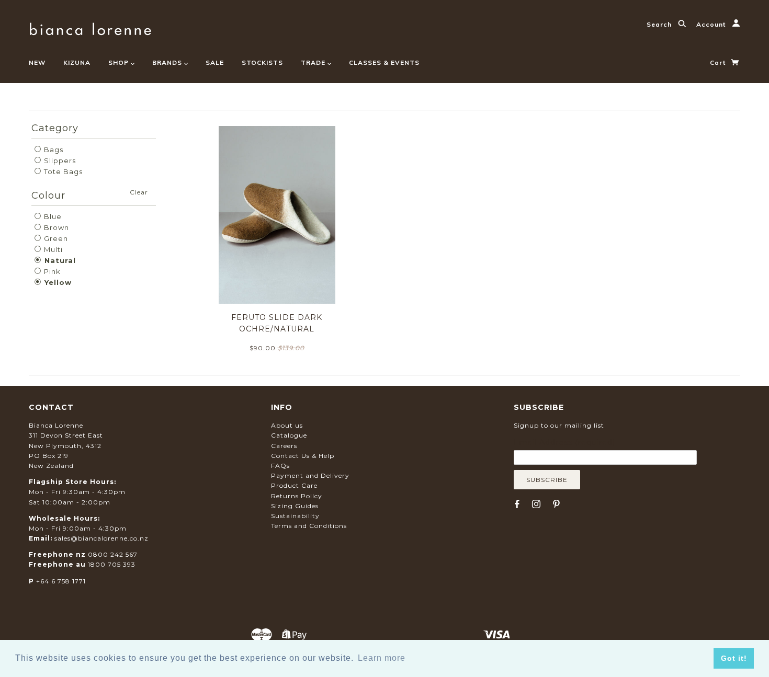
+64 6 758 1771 (61, 581)
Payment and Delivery (310, 475)
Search (660, 24)
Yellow (57, 282)
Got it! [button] (734, 658)
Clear (139, 192)
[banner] (90, 27)
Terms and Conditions (309, 526)
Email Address (564, 442)
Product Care (294, 485)
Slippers (59, 160)
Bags (52, 149)
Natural (59, 260)
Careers (284, 446)
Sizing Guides (295, 506)
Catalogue (289, 435)
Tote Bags (62, 171)
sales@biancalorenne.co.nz (101, 538)
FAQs (280, 465)
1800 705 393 (111, 564)
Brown (55, 227)
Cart (719, 62)
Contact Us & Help (302, 456)
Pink (51, 271)
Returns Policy (296, 496)
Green (55, 238)
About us (287, 425)
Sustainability (295, 516)
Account (712, 24)
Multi (52, 249)
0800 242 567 (113, 554)
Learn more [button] (381, 657)
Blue (52, 216)
